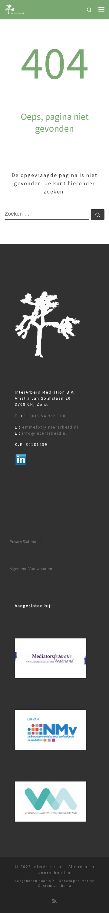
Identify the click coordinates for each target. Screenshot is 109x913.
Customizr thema (54, 886)
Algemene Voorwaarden (31, 568)
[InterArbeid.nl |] (15, 8)
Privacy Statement (25, 541)
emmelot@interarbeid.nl (50, 427)
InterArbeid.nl (48, 866)
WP (51, 881)
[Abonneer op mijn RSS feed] (54, 901)
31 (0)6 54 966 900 (44, 416)
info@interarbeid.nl (44, 433)
